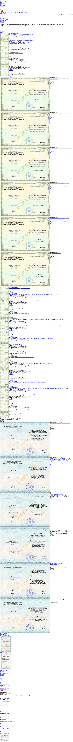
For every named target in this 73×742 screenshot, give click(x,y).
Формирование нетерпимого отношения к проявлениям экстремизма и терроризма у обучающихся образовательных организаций (31, 338)
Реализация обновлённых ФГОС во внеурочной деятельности (19, 407)
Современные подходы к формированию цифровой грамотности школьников (22, 40)
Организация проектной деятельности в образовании (18, 46)
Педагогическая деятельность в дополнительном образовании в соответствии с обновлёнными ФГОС (26, 350)
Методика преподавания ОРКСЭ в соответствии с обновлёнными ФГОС (21, 357)
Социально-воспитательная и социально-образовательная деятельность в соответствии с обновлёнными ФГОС (27, 382)
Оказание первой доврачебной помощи (15, 344)
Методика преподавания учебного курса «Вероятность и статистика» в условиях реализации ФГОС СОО (59, 184)
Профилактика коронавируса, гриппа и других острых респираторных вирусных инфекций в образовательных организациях (30, 300)
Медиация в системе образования (55, 253)
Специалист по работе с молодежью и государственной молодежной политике (22, 416)
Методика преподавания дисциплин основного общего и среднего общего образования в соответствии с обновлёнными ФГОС (30, 363)
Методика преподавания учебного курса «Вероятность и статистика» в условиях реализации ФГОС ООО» (59, 218)
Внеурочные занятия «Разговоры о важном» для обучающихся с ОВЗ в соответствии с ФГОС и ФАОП (61, 114)
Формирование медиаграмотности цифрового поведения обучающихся (21, 34)
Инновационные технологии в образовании (16, 59)
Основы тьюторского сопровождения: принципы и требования (61, 148)
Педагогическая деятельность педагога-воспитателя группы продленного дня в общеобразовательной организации (60, 424)
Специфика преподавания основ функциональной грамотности (19, 288)
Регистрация (2, 8)
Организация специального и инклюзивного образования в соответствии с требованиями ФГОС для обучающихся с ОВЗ (60, 459)
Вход (1, 2)
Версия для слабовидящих (4, 733)
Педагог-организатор (53, 564)
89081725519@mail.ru (6, 701)
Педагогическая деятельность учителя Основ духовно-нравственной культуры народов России (59, 494)
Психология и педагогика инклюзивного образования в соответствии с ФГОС (22, 394)
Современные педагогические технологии (16, 53)
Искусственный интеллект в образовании (16, 65)
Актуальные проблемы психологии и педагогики (17, 369)
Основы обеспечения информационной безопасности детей (19, 313)
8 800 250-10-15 (4, 696)
